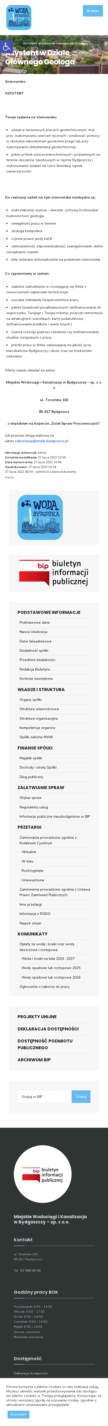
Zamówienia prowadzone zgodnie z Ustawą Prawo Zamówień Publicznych (55, 892)
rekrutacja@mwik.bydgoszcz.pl (42, 441)
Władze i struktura (41, 690)
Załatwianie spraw (41, 788)
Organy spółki (31, 699)
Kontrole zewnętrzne (36, 678)
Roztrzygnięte (32, 870)
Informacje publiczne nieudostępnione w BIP (55, 816)
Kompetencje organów (38, 727)
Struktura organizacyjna (39, 718)
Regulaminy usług (34, 807)
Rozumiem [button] (18, 1414)
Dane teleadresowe (35, 641)
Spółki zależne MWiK (36, 737)
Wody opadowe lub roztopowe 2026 (51, 977)
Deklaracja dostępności (48, 1029)
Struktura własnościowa (39, 709)
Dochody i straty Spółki (38, 767)
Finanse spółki (35, 748)
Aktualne (29, 851)
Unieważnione (33, 880)
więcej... (10, 477)
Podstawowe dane (35, 622)
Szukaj (81, 1096)
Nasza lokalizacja (33, 631)
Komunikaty (32, 934)
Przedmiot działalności (37, 659)
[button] (6, 46)
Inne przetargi (31, 904)
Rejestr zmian (30, 923)
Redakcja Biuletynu (35, 669)
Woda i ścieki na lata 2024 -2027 (48, 958)
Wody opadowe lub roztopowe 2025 (51, 968)
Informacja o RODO (35, 913)
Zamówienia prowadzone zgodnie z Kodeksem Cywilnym (48, 840)
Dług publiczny (31, 777)
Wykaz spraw (31, 797)
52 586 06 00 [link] (30, 1270)
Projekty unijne (37, 1017)
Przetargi (29, 827)
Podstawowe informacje (49, 612)
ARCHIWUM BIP (34, 1060)
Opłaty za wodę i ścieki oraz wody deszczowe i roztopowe (47, 947)
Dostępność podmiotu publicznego (45, 1044)
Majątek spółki (31, 758)
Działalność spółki (34, 650)
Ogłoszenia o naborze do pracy (45, 986)
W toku (27, 861)
